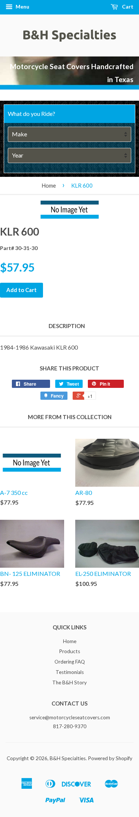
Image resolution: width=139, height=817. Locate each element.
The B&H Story (69, 682)
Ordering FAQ (69, 662)
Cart (127, 6)
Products (69, 651)
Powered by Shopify (110, 758)
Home (49, 185)
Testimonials (70, 672)
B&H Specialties (68, 758)
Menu (21, 6)
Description (67, 325)
